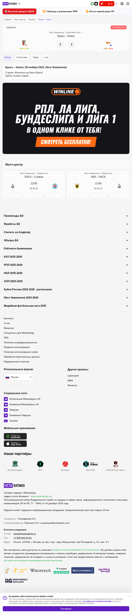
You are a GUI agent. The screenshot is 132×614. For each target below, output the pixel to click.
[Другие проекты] (12, 3)
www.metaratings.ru (41, 496)
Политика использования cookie (21, 352)
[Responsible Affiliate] (16, 581)
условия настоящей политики (97, 601)
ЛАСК (27, 176)
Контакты (9, 318)
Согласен (66, 608)
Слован (38, 176)
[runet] (7, 570)
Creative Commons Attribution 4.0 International (76, 550)
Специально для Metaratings (19, 333)
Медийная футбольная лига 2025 (25, 306)
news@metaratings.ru (25, 533)
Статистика (21, 57)
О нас (7, 323)
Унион (71, 36)
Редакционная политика (16, 361)
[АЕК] (77, 186)
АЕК (93, 176)
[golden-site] (20, 570)
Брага (61, 36)
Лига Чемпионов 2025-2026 (21, 297)
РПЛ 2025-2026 (13, 265)
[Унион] (108, 44)
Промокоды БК (14, 216)
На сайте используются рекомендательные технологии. (33, 560)
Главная (7, 19)
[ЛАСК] (12, 186)
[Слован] (55, 186)
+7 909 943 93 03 (23, 538)
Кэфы (36, 57)
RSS (6, 337)
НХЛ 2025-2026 (13, 273)
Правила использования (17, 347)
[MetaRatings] (14, 485)
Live (46, 57)
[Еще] (127, 3)
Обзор (7, 57)
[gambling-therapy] (104, 570)
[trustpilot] (61, 570)
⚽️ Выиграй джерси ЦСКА (19, 11)
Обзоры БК (11, 240)
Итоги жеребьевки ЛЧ (101, 11)
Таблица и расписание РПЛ (61, 11)
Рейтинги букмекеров (18, 248)
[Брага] (23, 44)
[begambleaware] (82, 570)
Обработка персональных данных (22, 356)
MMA (70, 380)
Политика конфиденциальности (20, 342)
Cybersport (73, 375)
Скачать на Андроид (17, 232)
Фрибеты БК (12, 224)
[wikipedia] (40, 570)
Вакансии (9, 328)
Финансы (72, 385)
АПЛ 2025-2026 (13, 281)
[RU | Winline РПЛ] (66, 118)
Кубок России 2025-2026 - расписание (28, 289)
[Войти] (122, 3)
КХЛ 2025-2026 (13, 257)
